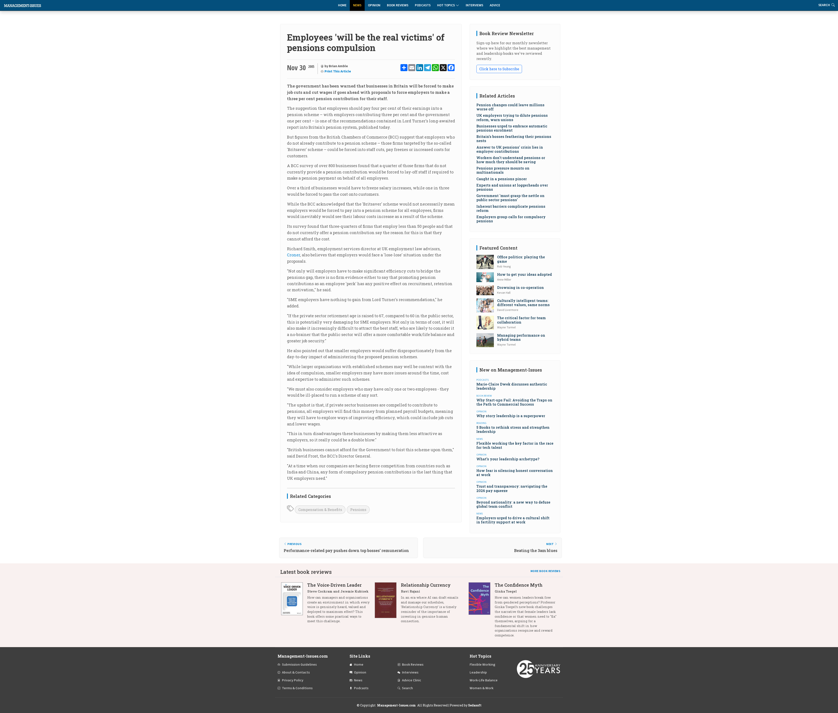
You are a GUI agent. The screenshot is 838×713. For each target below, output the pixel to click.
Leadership (478, 672)
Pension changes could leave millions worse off (510, 107)
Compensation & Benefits (320, 509)
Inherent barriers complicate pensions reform (510, 208)
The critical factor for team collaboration (521, 319)
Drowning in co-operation (520, 287)
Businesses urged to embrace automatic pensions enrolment (511, 128)
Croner (293, 254)
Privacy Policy (292, 680)
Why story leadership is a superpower (510, 415)
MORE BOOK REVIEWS (546, 571)
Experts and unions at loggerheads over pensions (512, 187)
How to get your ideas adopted (524, 274)
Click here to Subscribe (499, 69)
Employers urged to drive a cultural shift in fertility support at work (513, 520)
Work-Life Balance (484, 680)
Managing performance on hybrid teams (521, 337)
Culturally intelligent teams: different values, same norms (523, 302)
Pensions (358, 509)
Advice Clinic (411, 680)
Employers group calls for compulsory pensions (511, 218)
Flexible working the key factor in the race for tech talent (514, 445)
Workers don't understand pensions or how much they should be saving (510, 159)
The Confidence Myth (519, 585)
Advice (495, 5)
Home (342, 5)
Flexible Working (482, 664)
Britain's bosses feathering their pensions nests (513, 138)
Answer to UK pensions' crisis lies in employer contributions (509, 149)
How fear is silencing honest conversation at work (514, 472)
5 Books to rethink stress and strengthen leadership (513, 429)
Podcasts (423, 5)
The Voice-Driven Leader (334, 585)
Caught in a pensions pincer (501, 179)
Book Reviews (397, 5)
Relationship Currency (426, 585)
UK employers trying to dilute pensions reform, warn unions (512, 117)
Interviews (474, 5)
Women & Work (481, 688)
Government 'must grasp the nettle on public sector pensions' (510, 197)
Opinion (374, 5)
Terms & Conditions (297, 688)
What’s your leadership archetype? (507, 459)
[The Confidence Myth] (482, 611)
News (357, 5)
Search (407, 688)
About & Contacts (296, 672)
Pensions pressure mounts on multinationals (502, 170)
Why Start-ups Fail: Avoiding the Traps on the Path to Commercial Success (514, 402)
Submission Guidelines (299, 664)
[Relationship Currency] (388, 604)
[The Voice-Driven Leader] (294, 604)
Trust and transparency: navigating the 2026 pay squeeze (511, 488)
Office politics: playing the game (521, 259)
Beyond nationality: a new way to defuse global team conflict (513, 504)
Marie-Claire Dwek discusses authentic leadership (511, 386)
